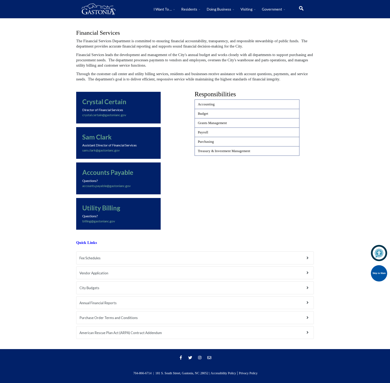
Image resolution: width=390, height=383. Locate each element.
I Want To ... (163, 9)
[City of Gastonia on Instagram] (199, 357)
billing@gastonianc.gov (98, 221)
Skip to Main (379, 273)
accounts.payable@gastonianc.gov (106, 186)
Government (272, 9)
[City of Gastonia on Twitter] (190, 357)
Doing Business (219, 9)
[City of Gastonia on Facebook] (180, 357)
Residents (189, 9)
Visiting (246, 9)
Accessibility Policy (223, 373)
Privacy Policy (248, 373)
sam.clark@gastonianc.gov (101, 150)
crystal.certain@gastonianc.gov (104, 115)
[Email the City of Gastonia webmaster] (209, 357)
